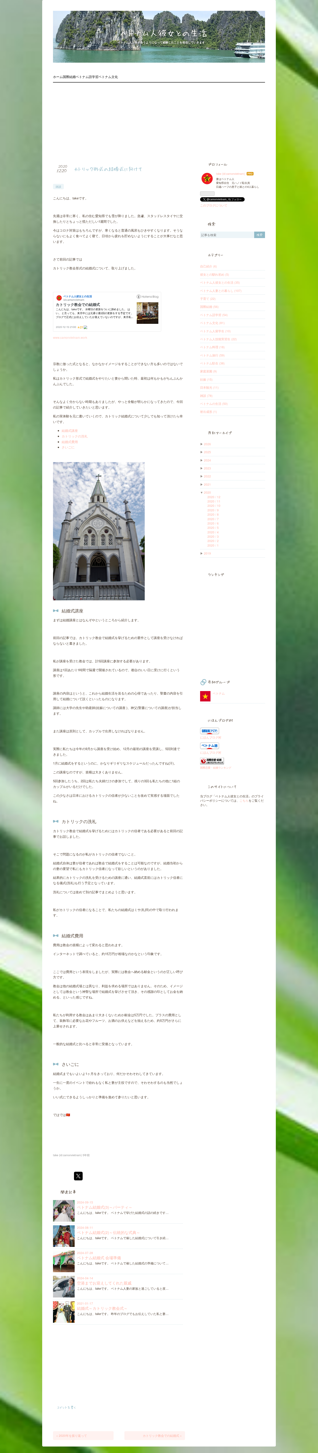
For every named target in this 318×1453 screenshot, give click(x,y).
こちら (244, 800)
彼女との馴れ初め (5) (214, 274)
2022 (207, 476)
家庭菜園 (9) (208, 371)
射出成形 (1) (208, 411)
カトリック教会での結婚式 (162, 1435)
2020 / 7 (213, 519)
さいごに (68, 447)
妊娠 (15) (206, 379)
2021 (207, 484)
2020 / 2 (213, 541)
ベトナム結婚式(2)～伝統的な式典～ (108, 1232)
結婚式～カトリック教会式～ (102, 1308)
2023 (207, 468)
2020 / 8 (213, 514)
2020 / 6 (213, 523)
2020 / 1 (213, 545)
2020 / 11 (213, 501)
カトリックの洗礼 (75, 436)
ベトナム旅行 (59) (212, 355)
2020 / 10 (213, 505)
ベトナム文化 (108, 76)
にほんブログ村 (210, 737)
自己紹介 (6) (208, 266)
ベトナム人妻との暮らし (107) (221, 290)
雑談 (58, 186)
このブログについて (213, 205)
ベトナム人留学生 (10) (215, 331)
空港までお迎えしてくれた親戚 (104, 1283)
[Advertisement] (159, 121)
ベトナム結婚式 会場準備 (99, 1257)
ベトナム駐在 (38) (212, 363)
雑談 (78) (206, 395)
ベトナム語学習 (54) (214, 315)
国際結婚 (69, 76)
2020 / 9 (213, 510)
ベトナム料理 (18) (212, 347)
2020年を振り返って (71, 1435)
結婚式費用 (70, 441)
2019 (207, 553)
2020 (207, 492)
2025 (207, 452)
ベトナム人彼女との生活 (163, 32)
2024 (207, 460)
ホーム (58, 76)
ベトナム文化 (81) (212, 323)
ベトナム (219, 693)
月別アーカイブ (220, 433)
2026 (207, 444)
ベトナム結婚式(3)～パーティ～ (104, 1207)
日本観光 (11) (209, 387)
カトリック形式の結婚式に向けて (108, 168)
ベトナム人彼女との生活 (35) (220, 282)
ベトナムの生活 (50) (214, 403)
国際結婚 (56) (209, 306)
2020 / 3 (213, 536)
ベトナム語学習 (87, 76)
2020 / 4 (213, 532)
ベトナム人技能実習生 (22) (218, 339)
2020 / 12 (213, 497)
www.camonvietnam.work (70, 337)
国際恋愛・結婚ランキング (215, 767)
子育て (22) (208, 298)
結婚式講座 (70, 430)
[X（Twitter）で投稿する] (78, 1176)
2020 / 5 (213, 527)
